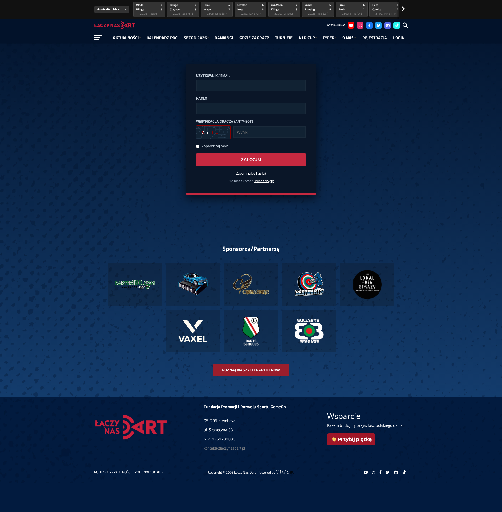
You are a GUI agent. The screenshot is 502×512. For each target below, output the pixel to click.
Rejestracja (374, 37)
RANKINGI (224, 37)
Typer (328, 37)
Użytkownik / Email (213, 76)
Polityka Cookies (149, 472)
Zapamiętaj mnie (215, 146)
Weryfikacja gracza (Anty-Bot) (224, 121)
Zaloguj (251, 160)
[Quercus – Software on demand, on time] (285, 472)
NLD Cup (307, 37)
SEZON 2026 (195, 37)
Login (399, 37)
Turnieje (284, 37)
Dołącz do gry (264, 181)
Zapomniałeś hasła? (251, 173)
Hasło (201, 98)
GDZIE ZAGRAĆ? (254, 37)
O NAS (348, 37)
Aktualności (126, 37)
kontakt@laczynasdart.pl (224, 448)
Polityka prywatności (112, 472)
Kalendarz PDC (162, 37)
